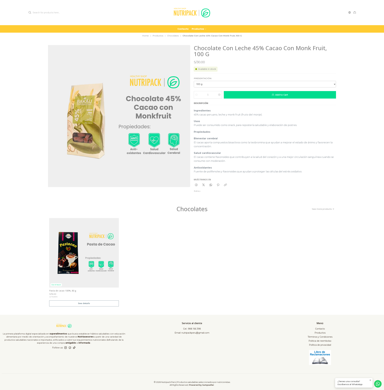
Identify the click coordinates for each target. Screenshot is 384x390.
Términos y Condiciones (320, 336)
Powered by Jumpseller (201, 385)
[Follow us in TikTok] (74, 347)
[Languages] (350, 12)
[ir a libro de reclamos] (320, 357)
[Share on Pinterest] (218, 185)
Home (145, 36)
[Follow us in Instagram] (65, 347)
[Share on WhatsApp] (210, 185)
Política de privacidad (320, 345)
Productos (158, 36)
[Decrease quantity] (196, 94)
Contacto (320, 328)
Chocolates (173, 36)
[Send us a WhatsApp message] (378, 384)
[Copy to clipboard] (225, 185)
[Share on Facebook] (196, 185)
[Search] (29, 13)
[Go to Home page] (192, 13)
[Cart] (355, 12)
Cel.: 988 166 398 (192, 328)
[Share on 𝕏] (203, 185)
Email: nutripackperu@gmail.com (192, 332)
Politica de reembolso (320, 341)
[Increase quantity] (219, 94)
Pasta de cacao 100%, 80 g (62, 290)
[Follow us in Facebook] (69, 347)
